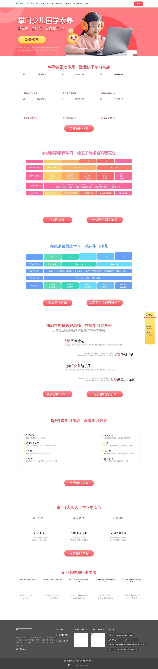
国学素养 (50, 3)
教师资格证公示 (21, 649)
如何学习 (68, 3)
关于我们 (87, 3)
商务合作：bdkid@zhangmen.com (120, 635)
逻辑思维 (59, 3)
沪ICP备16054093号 (87, 661)
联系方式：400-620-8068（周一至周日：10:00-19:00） (127, 644)
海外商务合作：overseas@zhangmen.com (122, 640)
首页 (42, 3)
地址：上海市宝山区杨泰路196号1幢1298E (122, 649)
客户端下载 (78, 3)
